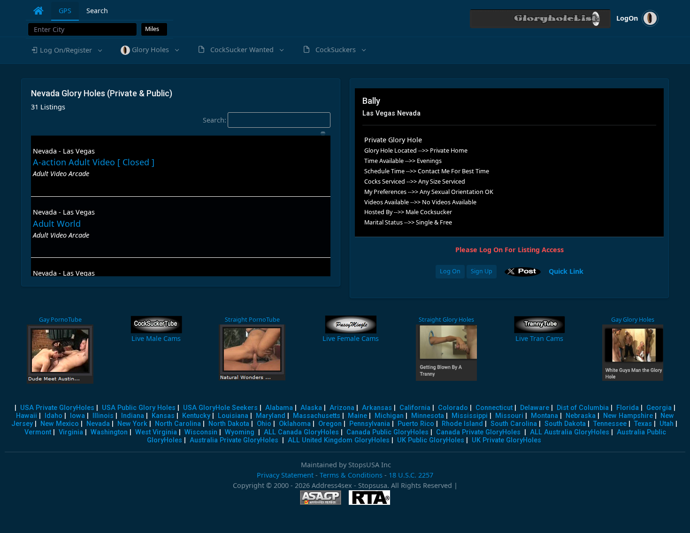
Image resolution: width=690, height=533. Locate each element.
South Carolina (514, 424)
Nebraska (581, 416)
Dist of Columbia (583, 408)
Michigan (389, 416)
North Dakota (228, 424)
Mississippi (470, 416)
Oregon (330, 424)
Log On (450, 271)
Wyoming (239, 432)
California (414, 408)
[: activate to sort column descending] (180, 133)
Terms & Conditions (351, 475)
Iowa (77, 416)
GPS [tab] (65, 10)
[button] (66, 50)
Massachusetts (316, 416)
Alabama (279, 408)
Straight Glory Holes (446, 320)
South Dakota (565, 424)
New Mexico (59, 424)
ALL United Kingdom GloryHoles (339, 440)
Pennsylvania (369, 424)
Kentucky (196, 416)
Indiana (132, 416)
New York (132, 424)
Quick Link (566, 270)
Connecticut (494, 408)
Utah (666, 424)
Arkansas (377, 408)
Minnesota (427, 416)
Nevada (98, 424)
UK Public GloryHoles (430, 440)
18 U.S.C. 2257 (411, 475)
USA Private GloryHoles (57, 408)
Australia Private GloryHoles (234, 440)
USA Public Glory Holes (139, 408)
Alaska (311, 408)
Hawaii (26, 416)
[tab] (38, 11)
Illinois (103, 416)
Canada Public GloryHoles (387, 432)
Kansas (163, 416)
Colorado (453, 408)
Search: (214, 120)
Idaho (53, 416)
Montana (544, 416)
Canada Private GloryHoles (478, 432)
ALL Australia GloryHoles (569, 432)
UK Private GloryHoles (506, 440)
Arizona (342, 408)
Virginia (71, 432)
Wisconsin (200, 432)
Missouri (509, 416)
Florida (627, 408)
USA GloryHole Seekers (220, 408)
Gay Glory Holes (632, 320)
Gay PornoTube (60, 320)
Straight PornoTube (252, 320)
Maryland (270, 416)
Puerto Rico (416, 424)
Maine (357, 416)
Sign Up (481, 271)
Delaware (534, 408)
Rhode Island (462, 424)
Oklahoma (295, 424)
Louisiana (233, 416)
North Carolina (178, 424)
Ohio (264, 424)
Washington (109, 432)
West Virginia (156, 432)
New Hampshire (628, 416)
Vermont (37, 432)
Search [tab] (97, 10)
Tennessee (610, 424)
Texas (643, 424)
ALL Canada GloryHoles (301, 432)
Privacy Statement (285, 475)
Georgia (659, 408)
